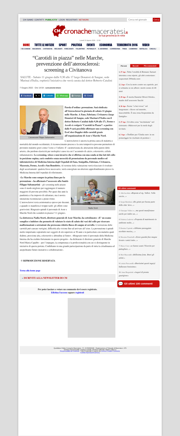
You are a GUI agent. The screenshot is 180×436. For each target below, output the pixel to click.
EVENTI (91, 44)
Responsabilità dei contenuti (69, 351)
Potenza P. (91, 49)
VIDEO (145, 44)
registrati (79, 292)
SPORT (63, 44)
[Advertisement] (91, 317)
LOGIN (62, 20)
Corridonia (115, 49)
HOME (26, 44)
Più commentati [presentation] (150, 65)
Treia (124, 49)
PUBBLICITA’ (51, 20)
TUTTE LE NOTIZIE (44, 44)
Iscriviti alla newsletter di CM (44, 278)
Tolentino (80, 49)
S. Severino (103, 49)
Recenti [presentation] (136, 65)
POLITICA (76, 44)
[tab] (123, 66)
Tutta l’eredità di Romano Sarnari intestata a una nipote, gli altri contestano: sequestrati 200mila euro (137, 75)
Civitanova (47, 49)
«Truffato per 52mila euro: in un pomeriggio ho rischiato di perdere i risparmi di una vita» (136, 138)
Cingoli (152, 49)
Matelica (143, 49)
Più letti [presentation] (124, 65)
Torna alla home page (30, 270)
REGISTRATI (72, 20)
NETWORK (84, 20)
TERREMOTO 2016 (127, 44)
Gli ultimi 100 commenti (138, 283)
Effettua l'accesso (59, 292)
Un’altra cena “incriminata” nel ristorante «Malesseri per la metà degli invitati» (136, 125)
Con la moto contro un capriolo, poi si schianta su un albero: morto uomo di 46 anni (138, 88)
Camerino (133, 49)
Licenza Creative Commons (110, 351)
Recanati (58, 49)
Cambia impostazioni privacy (90, 352)
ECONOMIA (105, 44)
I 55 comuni (25, 49)
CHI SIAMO (28, 20)
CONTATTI (39, 20)
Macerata (36, 49)
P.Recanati (69, 49)
